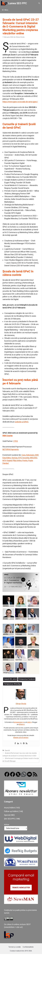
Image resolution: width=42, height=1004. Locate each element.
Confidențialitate (28, 947)
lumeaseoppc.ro (19, 722)
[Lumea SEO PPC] (4, 3)
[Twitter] (21, 743)
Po (29, 460)
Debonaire (30, 455)
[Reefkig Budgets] (21, 854)
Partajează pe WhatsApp (12, 684)
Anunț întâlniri (9, 808)
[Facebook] (15, 743)
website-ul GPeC (21, 422)
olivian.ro (22, 724)
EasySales (7, 458)
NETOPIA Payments (11, 449)
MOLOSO (33, 458)
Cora (23, 455)
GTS (20, 458)
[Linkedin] (18, 743)
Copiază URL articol (10, 679)
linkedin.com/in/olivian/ (20, 737)
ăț (15, 460)
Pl (13, 460)
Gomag (14, 458)
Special (7, 750)
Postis (25, 460)
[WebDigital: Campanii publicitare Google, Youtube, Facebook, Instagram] (21, 842)
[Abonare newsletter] (21, 796)
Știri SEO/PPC (9, 819)
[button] (39, 3)
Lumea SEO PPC (17, 3)
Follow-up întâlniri (11, 811)
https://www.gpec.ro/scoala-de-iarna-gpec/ (20, 102)
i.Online (19, 460)
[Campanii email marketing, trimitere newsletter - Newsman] (21, 903)
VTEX (15, 441)
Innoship (25, 458)
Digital (9, 460)
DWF (36, 455)
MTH (5, 460)
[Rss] (27, 743)
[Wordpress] (24, 743)
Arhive (6, 824)
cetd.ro (29, 722)
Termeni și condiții (14, 947)
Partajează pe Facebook (27, 679)
